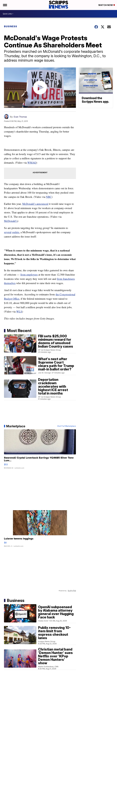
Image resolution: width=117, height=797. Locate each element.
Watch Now (105, 5)
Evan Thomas (20, 116)
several (7, 232)
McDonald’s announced (35, 204)
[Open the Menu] (4, 5)
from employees (29, 274)
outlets (15, 232)
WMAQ (31, 162)
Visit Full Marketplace (66, 426)
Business (10, 26)
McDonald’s (10, 221)
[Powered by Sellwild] (72, 591)
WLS (19, 311)
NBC (49, 197)
